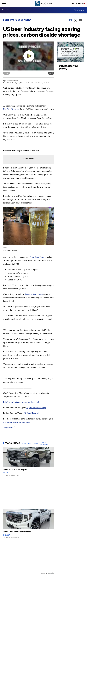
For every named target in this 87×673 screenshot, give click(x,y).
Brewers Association (34, 294)
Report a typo (8, 427)
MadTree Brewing (11, 109)
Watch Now (78, 3)
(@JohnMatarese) (31, 413)
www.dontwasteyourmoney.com (17, 422)
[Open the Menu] (4, 3)
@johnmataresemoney (36, 407)
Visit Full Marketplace (44, 443)
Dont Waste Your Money (17, 20)
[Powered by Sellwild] (51, 573)
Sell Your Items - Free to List (29, 444)
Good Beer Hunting (38, 257)
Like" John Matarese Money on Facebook (21, 402)
